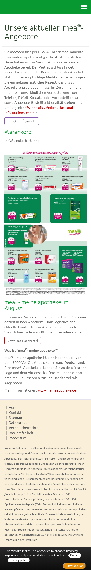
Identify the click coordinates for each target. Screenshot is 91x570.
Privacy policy (19, 560)
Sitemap (15, 417)
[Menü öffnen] (84, 7)
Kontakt (15, 412)
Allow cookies (74, 566)
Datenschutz (18, 422)
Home (13, 407)
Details (74, 555)
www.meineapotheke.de (57, 390)
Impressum (17, 437)
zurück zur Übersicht (21, 121)
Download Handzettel (22, 341)
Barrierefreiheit (21, 432)
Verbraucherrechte (23, 427)
